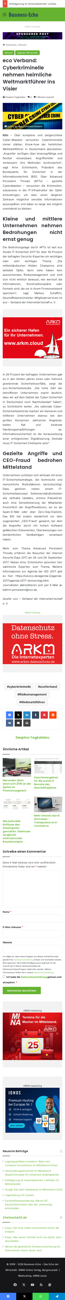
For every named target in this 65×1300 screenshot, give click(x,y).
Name (7, 911)
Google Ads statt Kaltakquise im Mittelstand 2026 (33, 1189)
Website (7, 942)
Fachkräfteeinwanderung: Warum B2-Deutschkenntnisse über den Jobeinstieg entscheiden (28, 1204)
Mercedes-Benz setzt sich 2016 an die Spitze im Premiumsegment (17, 785)
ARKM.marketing (32, 26)
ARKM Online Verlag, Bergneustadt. (38, 1270)
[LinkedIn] (27, 715)
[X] (18, 715)
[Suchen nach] (60, 16)
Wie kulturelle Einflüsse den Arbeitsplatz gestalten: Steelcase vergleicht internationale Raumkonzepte (17, 831)
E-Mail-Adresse (13, 927)
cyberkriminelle (20, 686)
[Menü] (4, 16)
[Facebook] (9, 715)
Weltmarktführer (33, 702)
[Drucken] (27, 723)
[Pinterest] (44, 715)
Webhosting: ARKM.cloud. (32, 1275)
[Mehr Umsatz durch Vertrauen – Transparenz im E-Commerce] (48, 804)
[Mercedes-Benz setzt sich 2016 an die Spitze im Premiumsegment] (17, 767)
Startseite (11, 44)
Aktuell (22, 44)
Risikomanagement (33, 694)
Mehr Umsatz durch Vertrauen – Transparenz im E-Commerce (47, 821)
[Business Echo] (23, 14)
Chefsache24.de (15, 1217)
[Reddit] (53, 715)
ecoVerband (48, 686)
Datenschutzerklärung (23, 960)
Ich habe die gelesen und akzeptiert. (32, 979)
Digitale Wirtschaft (27, 52)
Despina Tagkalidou (15, 97)
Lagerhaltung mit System (19, 1195)
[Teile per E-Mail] (18, 723)
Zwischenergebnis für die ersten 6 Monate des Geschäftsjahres (46, 782)
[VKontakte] (9, 723)
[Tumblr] (35, 715)
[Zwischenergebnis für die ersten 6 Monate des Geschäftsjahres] (48, 766)
